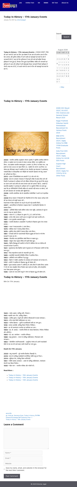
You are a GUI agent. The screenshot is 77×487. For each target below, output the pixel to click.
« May (62, 87)
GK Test (55, 3)
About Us (65, 3)
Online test (30, 3)
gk (6, 415)
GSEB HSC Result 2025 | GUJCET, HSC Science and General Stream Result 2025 (62, 113)
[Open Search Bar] (20, 8)
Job (20, 3)
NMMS (46, 3)
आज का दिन (9, 413)
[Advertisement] (26, 37)
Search (58, 33)
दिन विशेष (37, 415)
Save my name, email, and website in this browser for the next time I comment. (26, 469)
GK (39, 3)
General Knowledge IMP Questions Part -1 (19, 417)
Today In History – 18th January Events (18, 419)
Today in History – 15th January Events (23, 375)
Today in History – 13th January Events (23, 380)
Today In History (29, 415)
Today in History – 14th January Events (23, 377)
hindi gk (10, 415)
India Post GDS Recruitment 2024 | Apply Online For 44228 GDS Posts (62, 155)
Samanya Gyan (18, 415)
